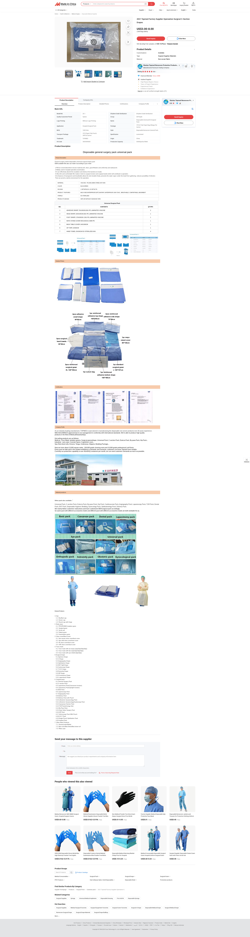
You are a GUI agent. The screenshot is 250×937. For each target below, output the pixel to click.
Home (56, 14)
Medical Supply (76, 14)
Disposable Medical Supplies (89, 14)
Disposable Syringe (133, 898)
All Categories (61, 10)
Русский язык (107, 925)
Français (99, 925)
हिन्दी (151, 925)
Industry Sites (137, 923)
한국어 (141, 925)
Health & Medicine (65, 14)
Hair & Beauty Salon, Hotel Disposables (101, 880)
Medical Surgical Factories (78, 908)
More (56, 916)
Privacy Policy (154, 929)
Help (160, 10)
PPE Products (59, 880)
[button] (153, 104)
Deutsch (121, 925)
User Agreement (136, 929)
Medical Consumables (61, 876)
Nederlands (129, 925)
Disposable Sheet (130, 880)
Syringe (73, 898)
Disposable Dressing (107, 898)
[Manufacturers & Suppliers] (65, 4)
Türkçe (163, 925)
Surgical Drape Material (83, 912)
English (79, 925)
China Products (87, 923)
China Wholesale (117, 923)
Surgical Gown (164, 876)
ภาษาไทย (156, 925)
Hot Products (77, 923)
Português (92, 925)
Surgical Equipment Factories (99, 908)
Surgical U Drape (136, 908)
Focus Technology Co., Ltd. (112, 929)
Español (85, 925)
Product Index (158, 923)
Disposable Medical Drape (153, 908)
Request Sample (172, 44)
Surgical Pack (94, 876)
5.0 (171, 103)
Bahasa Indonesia (179, 925)
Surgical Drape (129, 876)
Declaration (145, 929)
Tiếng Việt (169, 925)
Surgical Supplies (61, 898)
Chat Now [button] (182, 39)
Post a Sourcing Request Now (109, 773)
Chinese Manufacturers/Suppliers (102, 923)
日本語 (146, 925)
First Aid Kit (120, 898)
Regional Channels (148, 923)
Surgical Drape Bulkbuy (101, 912)
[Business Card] (192, 109)
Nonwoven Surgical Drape (64, 912)
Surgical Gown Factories (119, 908)
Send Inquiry (150, 39)
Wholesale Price (128, 923)
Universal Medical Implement (87, 898)
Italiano (115, 925)
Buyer (150, 10)
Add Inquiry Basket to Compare (94, 81)
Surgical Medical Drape (172, 908)
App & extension (171, 10)
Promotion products (166, 880)
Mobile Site (167, 923)
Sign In (140, 91)
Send (69, 773)
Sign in (193, 5)
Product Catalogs (82, 872)
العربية (135, 925)
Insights (174, 923)
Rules (194, 10)
